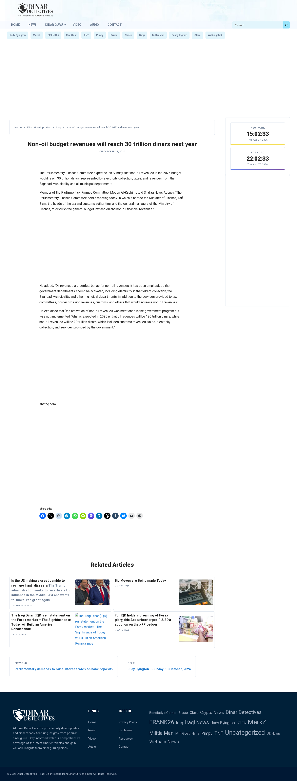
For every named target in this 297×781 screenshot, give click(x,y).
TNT (86, 35)
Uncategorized (245, 732)
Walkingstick (215, 35)
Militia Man (158, 35)
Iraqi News (197, 722)
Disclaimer (125, 730)
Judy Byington (17, 35)
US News (273, 734)
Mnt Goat (71, 35)
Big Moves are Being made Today (140, 581)
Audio (94, 24)
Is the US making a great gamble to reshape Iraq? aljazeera (41, 590)
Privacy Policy (128, 722)
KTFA (241, 723)
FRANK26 (53, 35)
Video (77, 24)
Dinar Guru (54, 24)
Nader (128, 35)
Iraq (58, 127)
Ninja (142, 35)
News (32, 24)
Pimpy (99, 35)
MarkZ (36, 35)
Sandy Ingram (179, 35)
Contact (115, 24)
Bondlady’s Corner (163, 713)
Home (15, 24)
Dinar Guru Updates (39, 127)
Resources (126, 738)
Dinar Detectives (243, 712)
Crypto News (212, 712)
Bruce (114, 35)
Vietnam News (164, 741)
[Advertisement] (148, 81)
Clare (197, 35)
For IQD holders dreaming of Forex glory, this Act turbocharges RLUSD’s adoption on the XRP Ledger (143, 619)
